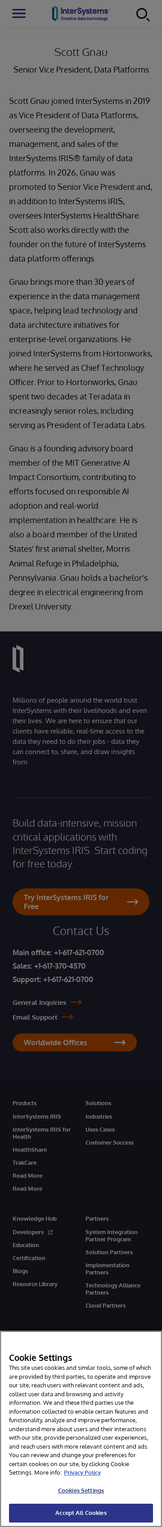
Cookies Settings (81, 1490)
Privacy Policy (82, 1472)
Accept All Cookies (80, 1512)
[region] (81, 1429)
